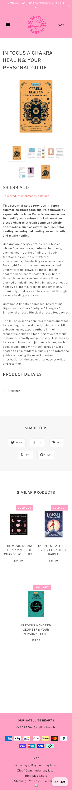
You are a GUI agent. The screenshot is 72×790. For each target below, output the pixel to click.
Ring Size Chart (36, 775)
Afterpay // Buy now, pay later (36, 765)
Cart (62, 24)
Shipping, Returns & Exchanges (36, 781)
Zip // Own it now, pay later (36, 770)
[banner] (36, 24)
